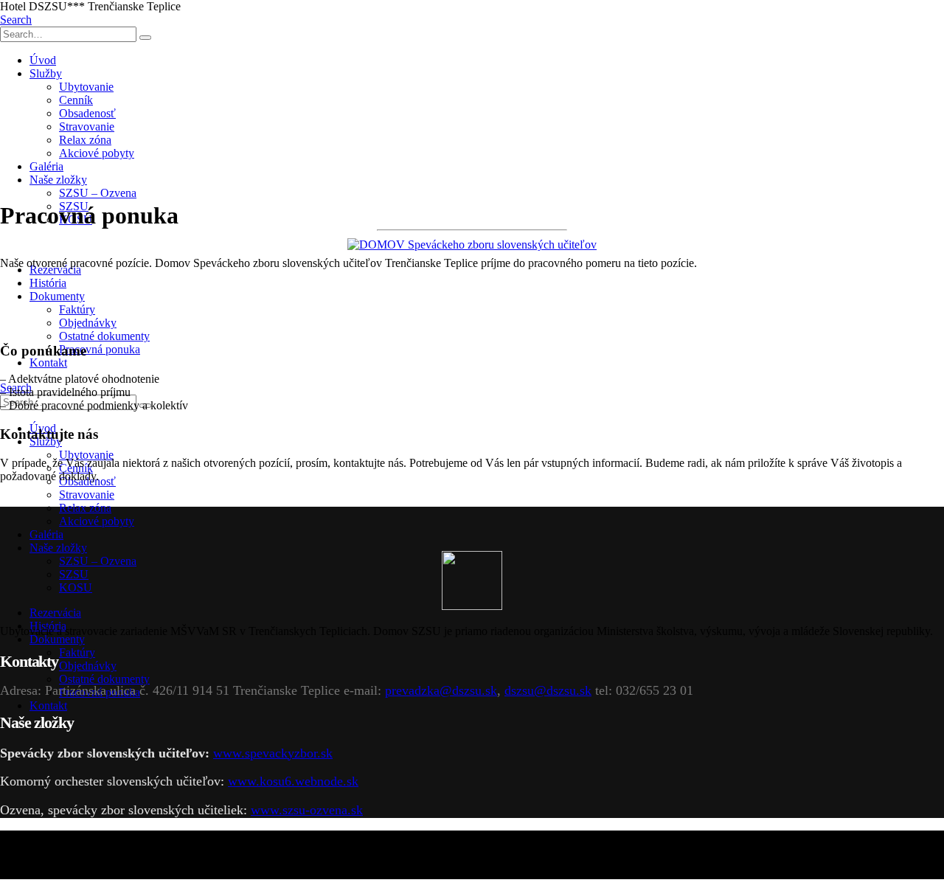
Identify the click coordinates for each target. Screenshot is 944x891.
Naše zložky (58, 179)
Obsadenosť (87, 113)
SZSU (73, 574)
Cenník (76, 100)
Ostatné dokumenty (104, 336)
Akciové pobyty (96, 153)
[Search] (145, 37)
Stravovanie (86, 126)
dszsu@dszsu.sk (547, 690)
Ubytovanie (86, 86)
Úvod (43, 60)
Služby (46, 73)
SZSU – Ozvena (97, 193)
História (48, 283)
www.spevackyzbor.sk (273, 753)
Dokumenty (57, 296)
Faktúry (77, 309)
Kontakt (48, 362)
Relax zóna (85, 140)
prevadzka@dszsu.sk (441, 690)
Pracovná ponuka (99, 349)
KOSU (75, 587)
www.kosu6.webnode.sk (293, 781)
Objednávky (88, 322)
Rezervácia (55, 612)
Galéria (46, 166)
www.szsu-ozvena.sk (307, 809)
